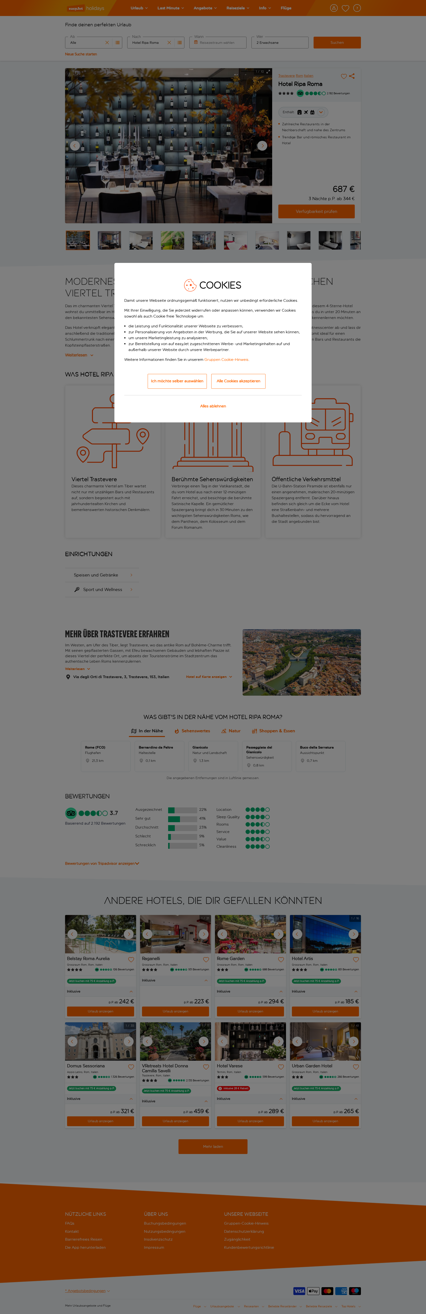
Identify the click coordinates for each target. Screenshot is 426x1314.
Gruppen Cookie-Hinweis (226, 359)
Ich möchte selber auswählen (177, 381)
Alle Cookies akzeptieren (238, 381)
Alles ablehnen (213, 406)
